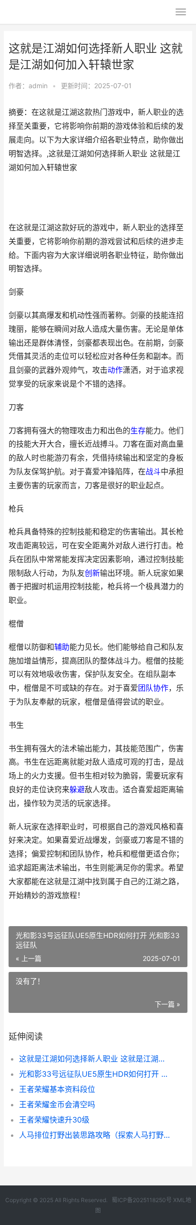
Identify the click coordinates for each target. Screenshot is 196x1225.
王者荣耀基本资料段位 (57, 1089)
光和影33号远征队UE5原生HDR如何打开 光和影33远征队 (95, 1074)
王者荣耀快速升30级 (54, 1119)
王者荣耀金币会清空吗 (57, 1104)
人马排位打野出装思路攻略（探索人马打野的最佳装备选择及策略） (95, 1135)
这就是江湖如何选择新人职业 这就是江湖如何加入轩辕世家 (95, 1058)
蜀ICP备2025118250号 (142, 1200)
